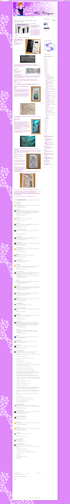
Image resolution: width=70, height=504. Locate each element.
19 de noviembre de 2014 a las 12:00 (21, 251)
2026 (45, 59)
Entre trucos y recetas (48, 146)
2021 (45, 65)
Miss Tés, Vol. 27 (47, 106)
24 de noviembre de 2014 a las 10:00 (21, 456)
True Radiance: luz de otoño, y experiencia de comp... (49, 111)
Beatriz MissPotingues (20, 199)
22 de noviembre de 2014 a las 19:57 (21, 430)
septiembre (46, 117)
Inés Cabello (18, 314)
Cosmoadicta (18, 242)
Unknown (17, 204)
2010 (45, 131)
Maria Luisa (18, 217)
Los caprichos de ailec (19, 271)
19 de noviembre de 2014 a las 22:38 (21, 342)
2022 (45, 64)
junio (46, 121)
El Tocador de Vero (18, 247)
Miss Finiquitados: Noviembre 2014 (49, 77)
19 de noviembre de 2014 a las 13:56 (21, 277)
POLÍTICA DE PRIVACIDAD (26, 16)
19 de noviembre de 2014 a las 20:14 (21, 326)
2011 (45, 130)
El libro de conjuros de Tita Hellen (49, 153)
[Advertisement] (27, 466)
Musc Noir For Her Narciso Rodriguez (49, 164)
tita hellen (17, 432)
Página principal (15, 16)
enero (46, 126)
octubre (46, 116)
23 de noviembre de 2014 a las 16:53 (21, 436)
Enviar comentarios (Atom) (21, 474)
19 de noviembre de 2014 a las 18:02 (21, 305)
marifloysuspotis (18, 259)
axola (17, 427)
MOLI (17, 280)
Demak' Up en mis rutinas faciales (49, 100)
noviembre (46, 75)
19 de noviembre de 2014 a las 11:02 (21, 245)
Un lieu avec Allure (47, 163)
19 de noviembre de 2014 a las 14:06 (21, 283)
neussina (17, 297)
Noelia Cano (18, 209)
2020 (45, 66)
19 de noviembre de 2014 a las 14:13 (21, 289)
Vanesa (17, 421)
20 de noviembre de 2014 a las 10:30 (21, 401)
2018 (45, 68)
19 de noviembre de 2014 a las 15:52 (21, 300)
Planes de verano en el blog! (48, 161)
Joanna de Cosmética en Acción (20, 229)
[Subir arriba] (69, 503)
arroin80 (46, 150)
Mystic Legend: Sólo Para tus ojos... (49, 103)
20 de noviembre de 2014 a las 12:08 (21, 413)
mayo (46, 122)
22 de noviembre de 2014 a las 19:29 (21, 424)
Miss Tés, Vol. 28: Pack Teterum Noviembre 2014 (49, 78)
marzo (46, 124)
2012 (45, 129)
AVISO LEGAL (32, 16)
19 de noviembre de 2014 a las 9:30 (21, 220)
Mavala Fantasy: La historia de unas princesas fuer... (50, 99)
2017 (45, 69)
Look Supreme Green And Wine (49, 85)
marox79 (17, 285)
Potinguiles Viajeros (19, 303)
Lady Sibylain (18, 321)
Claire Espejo (18, 340)
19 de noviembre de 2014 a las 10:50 (21, 239)
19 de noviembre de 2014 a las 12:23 (21, 261)
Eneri (17, 335)
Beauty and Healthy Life (19, 404)
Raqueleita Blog (18, 236)
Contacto (20, 16)
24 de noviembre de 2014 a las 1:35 (21, 441)
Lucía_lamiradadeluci (19, 410)
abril (46, 123)
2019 (45, 67)
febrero (46, 125)
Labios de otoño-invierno (48, 76)
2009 (45, 132)
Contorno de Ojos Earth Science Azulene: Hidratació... (49, 82)
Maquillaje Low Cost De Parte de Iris (50, 88)
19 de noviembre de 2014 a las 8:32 (21, 207)
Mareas (17, 223)
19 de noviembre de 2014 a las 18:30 (21, 311)
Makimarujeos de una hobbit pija (49, 136)
